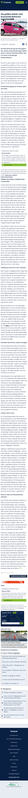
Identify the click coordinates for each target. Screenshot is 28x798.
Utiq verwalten (14, 753)
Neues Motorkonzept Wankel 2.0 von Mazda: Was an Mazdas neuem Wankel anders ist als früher (15, 703)
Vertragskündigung (14, 773)
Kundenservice (14, 735)
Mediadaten (14, 767)
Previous (2, 26)
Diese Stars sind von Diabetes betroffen (14, 662)
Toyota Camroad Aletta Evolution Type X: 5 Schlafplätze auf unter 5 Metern (14, 710)
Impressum (14, 742)
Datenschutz (14, 746)
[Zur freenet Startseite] (6, 2)
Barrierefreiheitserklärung (14, 739)
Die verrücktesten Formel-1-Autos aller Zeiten (14, 716)
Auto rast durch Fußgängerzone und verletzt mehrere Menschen (14, 697)
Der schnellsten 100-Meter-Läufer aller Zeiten (14, 671)
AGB (14, 756)
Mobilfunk (20, 2)
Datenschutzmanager (14, 749)
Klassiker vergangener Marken (11, 676)
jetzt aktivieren (8, 165)
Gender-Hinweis (14, 760)
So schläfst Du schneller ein (10, 683)
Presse (14, 763)
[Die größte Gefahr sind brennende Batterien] (14, 27)
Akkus (7, 326)
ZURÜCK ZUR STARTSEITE (18, 576)
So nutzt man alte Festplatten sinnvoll (13, 679)
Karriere (14, 770)
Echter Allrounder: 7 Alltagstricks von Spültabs (13, 666)
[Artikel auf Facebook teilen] (23, 44)
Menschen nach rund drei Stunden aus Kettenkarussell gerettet (13, 657)
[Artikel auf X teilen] (26, 44)
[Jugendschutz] (14, 784)
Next (25, 26)
